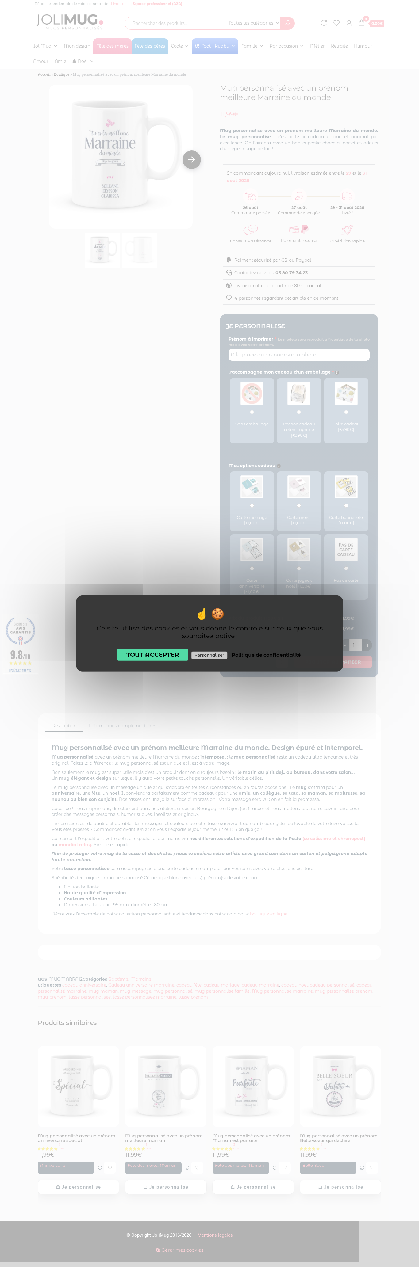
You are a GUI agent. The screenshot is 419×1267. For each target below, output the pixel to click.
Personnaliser (209, 655)
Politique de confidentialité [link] (266, 655)
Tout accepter (152, 654)
